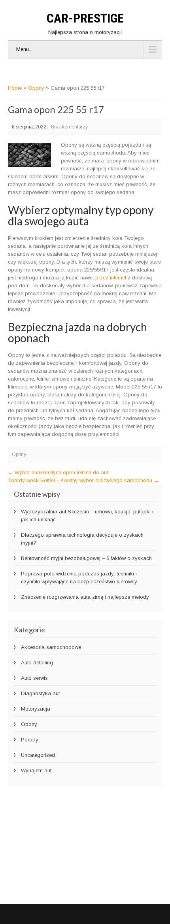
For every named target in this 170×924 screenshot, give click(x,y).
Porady (29, 740)
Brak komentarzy (69, 127)
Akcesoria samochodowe (51, 647)
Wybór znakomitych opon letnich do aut (58, 472)
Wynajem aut (36, 770)
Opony (36, 88)
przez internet (110, 278)
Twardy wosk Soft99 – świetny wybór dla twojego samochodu (83, 480)
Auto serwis (34, 678)
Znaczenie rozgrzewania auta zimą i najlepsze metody (85, 597)
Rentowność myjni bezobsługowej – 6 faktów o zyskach (86, 558)
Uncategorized (38, 755)
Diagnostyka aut (40, 693)
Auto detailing (37, 663)
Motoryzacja (35, 709)
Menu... (24, 49)
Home (15, 88)
